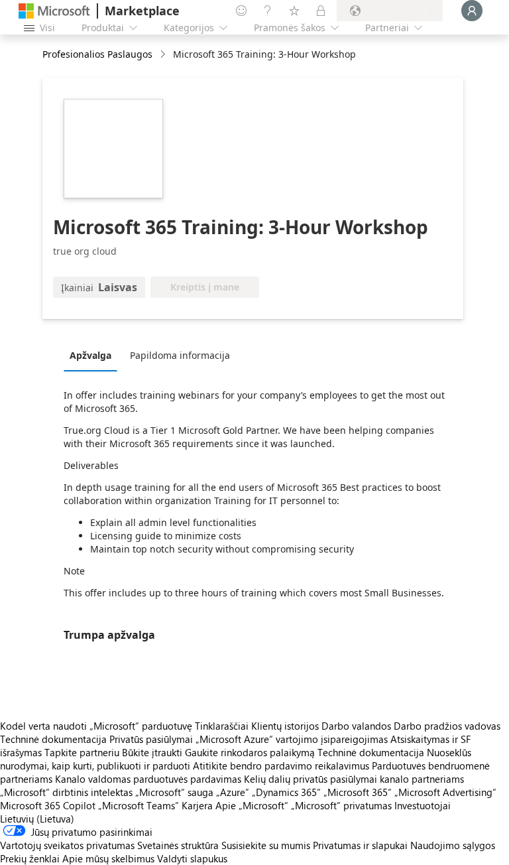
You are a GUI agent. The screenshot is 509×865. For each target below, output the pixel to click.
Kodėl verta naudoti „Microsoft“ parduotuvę (96, 725)
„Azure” (232, 792)
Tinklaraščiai (222, 725)
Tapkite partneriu (81, 752)
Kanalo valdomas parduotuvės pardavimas (148, 778)
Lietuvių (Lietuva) (37, 818)
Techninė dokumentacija (53, 739)
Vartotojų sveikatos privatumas (67, 845)
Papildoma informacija (180, 355)
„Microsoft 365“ (357, 792)
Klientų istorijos (285, 725)
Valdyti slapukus (192, 858)
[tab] (94, 354)
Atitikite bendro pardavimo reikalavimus (281, 765)
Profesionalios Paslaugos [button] (97, 54)
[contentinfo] (164, 55)
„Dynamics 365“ (286, 792)
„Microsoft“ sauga (174, 792)
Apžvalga (90, 355)
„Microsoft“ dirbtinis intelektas (66, 792)
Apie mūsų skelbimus (108, 858)
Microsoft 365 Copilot (47, 805)
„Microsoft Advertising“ (445, 792)
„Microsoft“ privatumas (341, 805)
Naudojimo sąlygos (452, 845)
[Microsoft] (54, 11)
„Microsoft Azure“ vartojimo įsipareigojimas (293, 739)
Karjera (197, 805)
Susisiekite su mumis (265, 845)
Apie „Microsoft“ (251, 805)
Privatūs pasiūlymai (151, 739)
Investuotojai (422, 805)
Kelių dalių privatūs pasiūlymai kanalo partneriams (354, 778)
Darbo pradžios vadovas (447, 725)
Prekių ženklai (30, 858)
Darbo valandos (356, 725)
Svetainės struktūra (178, 845)
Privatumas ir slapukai (360, 845)
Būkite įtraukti (152, 752)
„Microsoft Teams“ (138, 805)
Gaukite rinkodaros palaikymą (250, 752)
